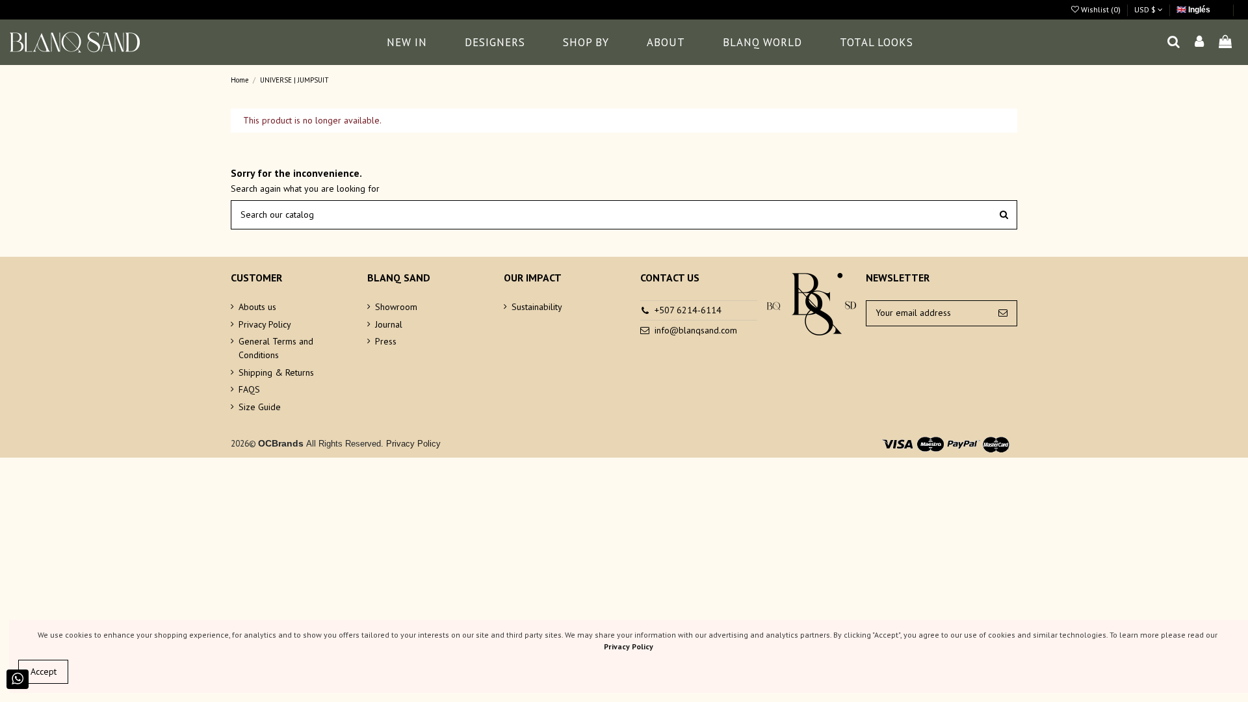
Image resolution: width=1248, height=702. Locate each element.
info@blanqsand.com (696, 330)
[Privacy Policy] (385, 443)
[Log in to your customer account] (1199, 42)
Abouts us (257, 307)
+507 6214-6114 (688, 310)
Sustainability (537, 307)
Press (385, 341)
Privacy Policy (265, 324)
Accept (44, 671)
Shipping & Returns (276, 372)
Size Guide (260, 407)
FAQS (249, 389)
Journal (388, 324)
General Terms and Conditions (276, 348)
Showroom (396, 307)
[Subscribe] (1003, 313)
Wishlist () (1101, 9)
